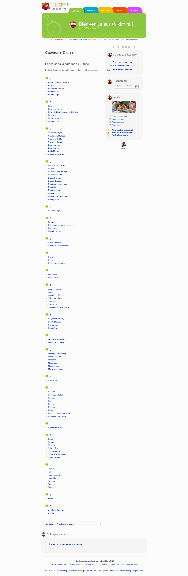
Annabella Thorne (56, 88)
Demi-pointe (53, 199)
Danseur (52, 193)
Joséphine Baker (55, 295)
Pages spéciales (118, 122)
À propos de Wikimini (59, 564)
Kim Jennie (53, 325)
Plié (49, 401)
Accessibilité (103, 564)
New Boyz (52, 380)
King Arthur (53, 328)
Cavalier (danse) (55, 142)
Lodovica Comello (56, 342)
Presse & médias (132, 564)
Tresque (51, 481)
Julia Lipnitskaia (55, 298)
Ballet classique (55, 109)
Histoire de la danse (57, 263)
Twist (50, 487)
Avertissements (75, 564)
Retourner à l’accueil (122, 69)
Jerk (50, 292)
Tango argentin (54, 475)
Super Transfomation (57, 454)
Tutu (50, 484)
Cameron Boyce (55, 133)
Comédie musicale (56, 154)
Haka (50, 257)
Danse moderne (55, 190)
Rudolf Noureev (55, 428)
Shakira (51, 445)
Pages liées (116, 125)
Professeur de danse (57, 416)
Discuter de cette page (122, 62)
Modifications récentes (121, 135)
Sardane (52, 442)
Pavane (51, 398)
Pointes (51, 407)
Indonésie (52, 274)
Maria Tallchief (54, 357)
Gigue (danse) (54, 243)
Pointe (51, 404)
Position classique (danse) (59, 413)
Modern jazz (53, 366)
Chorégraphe (54, 145)
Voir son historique (121, 65)
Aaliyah (51, 85)
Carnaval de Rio (55, 139)
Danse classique (55, 181)
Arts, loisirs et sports (65, 524)
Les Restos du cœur (57, 339)
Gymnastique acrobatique (59, 246)
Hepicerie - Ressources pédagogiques (126, 571)
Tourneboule (53, 478)
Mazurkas (52, 363)
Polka (50, 410)
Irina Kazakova (54, 277)
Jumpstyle (52, 304)
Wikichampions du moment (122, 130)
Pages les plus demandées (122, 132)
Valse (50, 499)
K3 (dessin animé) (56, 319)
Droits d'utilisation (117, 564)
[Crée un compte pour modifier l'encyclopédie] (94, 39)
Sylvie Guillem (54, 457)
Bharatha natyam (55, 118)
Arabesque (53, 91)
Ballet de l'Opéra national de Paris (63, 112)
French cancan (54, 231)
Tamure (51, 469)
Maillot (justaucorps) (57, 354)
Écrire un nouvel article (120, 116)
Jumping (52, 301)
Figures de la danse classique (61, 225)
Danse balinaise (55, 175)
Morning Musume (55, 369)
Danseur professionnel (58, 196)
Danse (51, 169)
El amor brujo (54, 211)
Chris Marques (54, 151)
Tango (51, 472)
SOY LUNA (53, 448)
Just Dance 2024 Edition (58, 307)
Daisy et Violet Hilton (57, 165)
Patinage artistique (56, 395)
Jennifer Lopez (54, 289)
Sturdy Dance (54, 451)
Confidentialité (89, 564)
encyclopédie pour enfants (65, 571)
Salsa (50, 439)
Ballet (50, 106)
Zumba (51, 513)
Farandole (52, 222)
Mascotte (52, 360)
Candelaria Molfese (56, 136)
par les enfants (89, 571)
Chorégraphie (54, 148)
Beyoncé (52, 115)
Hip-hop (51, 260)
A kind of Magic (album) (58, 82)
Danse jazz (53, 187)
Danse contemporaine (57, 184)
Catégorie (50, 524)
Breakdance (53, 121)
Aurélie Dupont (54, 94)
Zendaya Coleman (56, 510)
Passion (51, 392)
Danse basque (54, 178)
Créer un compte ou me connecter (67, 544)
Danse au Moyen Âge (57, 172)
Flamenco (52, 228)
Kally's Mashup (54, 322)
